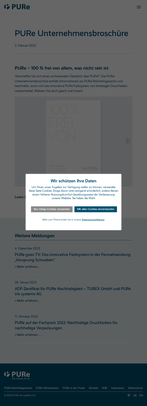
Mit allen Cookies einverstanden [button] (95, 209)
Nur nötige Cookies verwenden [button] (52, 209)
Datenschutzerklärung (93, 219)
